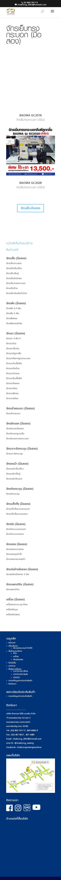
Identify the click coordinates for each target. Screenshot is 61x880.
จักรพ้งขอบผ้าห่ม (14, 323)
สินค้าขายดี (12, 249)
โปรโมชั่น (12, 662)
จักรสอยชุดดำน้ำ (14, 554)
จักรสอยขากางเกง (15, 549)
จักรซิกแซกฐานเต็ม (15, 433)
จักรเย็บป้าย (12, 288)
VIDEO (16, 677)
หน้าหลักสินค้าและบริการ (19, 243)
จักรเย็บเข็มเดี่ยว (14, 268)
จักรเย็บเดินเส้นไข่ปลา (16, 293)
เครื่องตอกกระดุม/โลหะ (17, 604)
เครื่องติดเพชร (13, 614)
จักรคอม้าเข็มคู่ (13, 473)
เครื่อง (16, 656)
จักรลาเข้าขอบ (13, 373)
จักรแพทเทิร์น (13, 589)
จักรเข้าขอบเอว (13, 413)
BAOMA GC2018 (30, 115)
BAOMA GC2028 (30, 183)
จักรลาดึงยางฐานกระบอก (18, 358)
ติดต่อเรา (12, 683)
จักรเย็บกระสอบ (14, 263)
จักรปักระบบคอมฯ (15, 534)
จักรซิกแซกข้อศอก (15, 428)
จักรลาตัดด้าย (13, 368)
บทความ (11, 665)
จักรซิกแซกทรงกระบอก (17, 438)
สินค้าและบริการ (15, 651)
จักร (15, 653)
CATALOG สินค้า (20, 674)
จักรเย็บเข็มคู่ (12, 273)
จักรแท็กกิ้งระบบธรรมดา (18, 509)
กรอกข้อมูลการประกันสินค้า (20, 680)
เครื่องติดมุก (12, 609)
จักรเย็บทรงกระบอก (16, 283)
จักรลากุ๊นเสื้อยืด (14, 378)
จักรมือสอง (18, 659)
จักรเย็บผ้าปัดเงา (14, 278)
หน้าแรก (11, 642)
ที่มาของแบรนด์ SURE (23, 648)
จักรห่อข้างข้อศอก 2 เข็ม (17, 574)
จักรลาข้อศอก (13, 383)
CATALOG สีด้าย (20, 671)
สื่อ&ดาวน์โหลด (14, 669)
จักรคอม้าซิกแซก (14, 479)
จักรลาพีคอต (12, 393)
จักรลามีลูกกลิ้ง (13, 353)
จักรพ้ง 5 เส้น (12, 313)
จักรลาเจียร (11, 388)
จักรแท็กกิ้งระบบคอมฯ (17, 514)
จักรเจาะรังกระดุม (14, 453)
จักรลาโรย (11, 343)
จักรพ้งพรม (11, 318)
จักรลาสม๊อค (12, 398)
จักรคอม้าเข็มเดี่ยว (15, 468)
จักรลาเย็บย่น (12, 348)
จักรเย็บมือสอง (30, 208)
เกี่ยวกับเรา (13, 646)
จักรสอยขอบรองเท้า (15, 559)
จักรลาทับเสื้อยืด (14, 363)
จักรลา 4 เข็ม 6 (13, 338)
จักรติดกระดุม (13, 494)
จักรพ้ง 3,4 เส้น (13, 308)
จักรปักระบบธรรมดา (16, 529)
